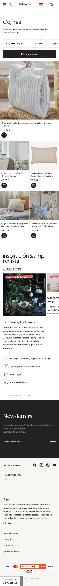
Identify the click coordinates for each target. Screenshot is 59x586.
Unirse (53, 441)
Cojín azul (38, 43)
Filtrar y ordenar (29, 54)
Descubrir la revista (12, 268)
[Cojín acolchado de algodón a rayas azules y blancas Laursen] (4, 135)
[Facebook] (35, 466)
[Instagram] (41, 466)
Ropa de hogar (16, 395)
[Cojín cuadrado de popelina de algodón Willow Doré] (4, 235)
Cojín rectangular (15, 43)
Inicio (5, 395)
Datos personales (32, 579)
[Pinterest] (48, 466)
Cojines (27, 395)
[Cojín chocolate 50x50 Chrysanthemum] (4, 185)
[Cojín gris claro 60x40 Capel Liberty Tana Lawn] (33, 185)
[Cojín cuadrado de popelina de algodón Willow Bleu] (33, 235)
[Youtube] (54, 466)
